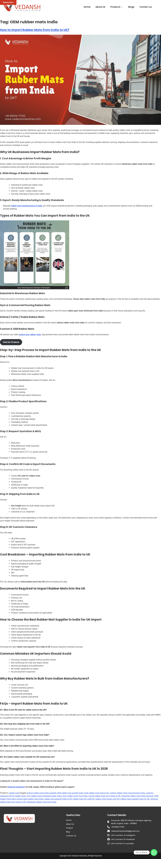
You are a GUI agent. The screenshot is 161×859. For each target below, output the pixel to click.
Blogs (131, 6)
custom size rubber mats (29, 334)
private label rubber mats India (29, 799)
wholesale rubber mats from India (41, 802)
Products (115, 6)
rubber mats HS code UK (83, 799)
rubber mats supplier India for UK (135, 799)
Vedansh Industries (16, 787)
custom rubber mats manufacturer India (127, 793)
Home (87, 6)
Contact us (145, 6)
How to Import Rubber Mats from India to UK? (34, 30)
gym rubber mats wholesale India (41, 796)
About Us (100, 6)
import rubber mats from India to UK (104, 796)
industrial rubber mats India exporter (137, 796)
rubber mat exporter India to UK (58, 799)
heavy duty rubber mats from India (72, 796)
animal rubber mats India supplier (41, 793)
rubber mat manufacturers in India (26, 206)
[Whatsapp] (154, 852)
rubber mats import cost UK (107, 799)
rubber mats (14, 793)
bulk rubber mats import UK (96, 793)
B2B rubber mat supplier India (70, 793)
